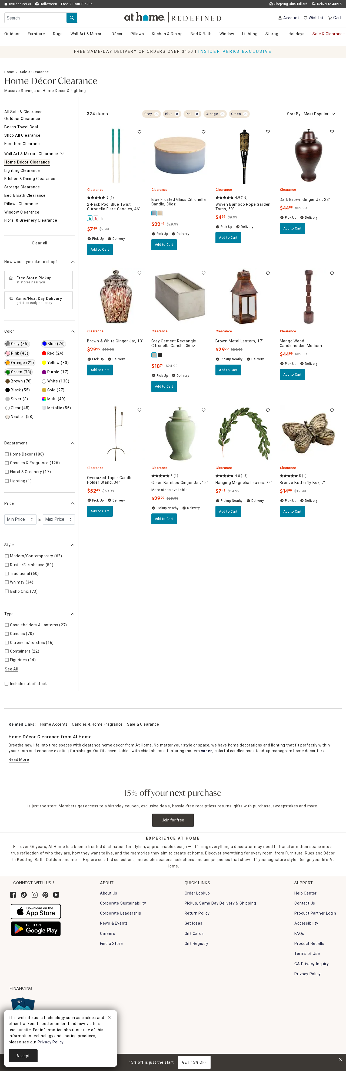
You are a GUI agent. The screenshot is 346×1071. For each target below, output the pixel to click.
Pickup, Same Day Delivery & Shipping (220, 903)
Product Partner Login (315, 913)
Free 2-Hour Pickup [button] (76, 4)
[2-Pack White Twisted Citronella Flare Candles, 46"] (96, 218)
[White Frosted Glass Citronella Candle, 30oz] (160, 213)
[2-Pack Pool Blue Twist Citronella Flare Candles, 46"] (90, 218)
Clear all (39, 243)
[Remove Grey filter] (156, 114)
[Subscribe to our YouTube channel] (56, 894)
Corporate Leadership (120, 913)
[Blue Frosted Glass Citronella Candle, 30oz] (154, 213)
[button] (173, 16)
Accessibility (306, 923)
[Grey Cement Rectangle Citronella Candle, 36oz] (154, 355)
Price (9, 503)
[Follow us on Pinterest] (45, 894)
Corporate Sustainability (123, 903)
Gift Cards (194, 933)
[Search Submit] (71, 18)
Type (9, 614)
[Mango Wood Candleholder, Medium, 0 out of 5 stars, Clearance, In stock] (309, 297)
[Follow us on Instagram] (34, 894)
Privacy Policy (307, 974)
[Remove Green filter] (245, 114)
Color (9, 331)
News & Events (114, 923)
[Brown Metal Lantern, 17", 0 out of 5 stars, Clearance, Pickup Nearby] (244, 297)
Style (9, 545)
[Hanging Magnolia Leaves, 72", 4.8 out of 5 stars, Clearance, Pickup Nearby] (244, 434)
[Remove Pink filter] (197, 114)
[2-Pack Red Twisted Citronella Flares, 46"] (102, 218)
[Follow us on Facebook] (13, 894)
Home (9, 72)
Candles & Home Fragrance (97, 724)
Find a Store (111, 943)
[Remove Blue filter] (177, 114)
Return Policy (197, 913)
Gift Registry (196, 943)
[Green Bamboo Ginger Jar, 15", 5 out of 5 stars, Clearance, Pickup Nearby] (180, 434)
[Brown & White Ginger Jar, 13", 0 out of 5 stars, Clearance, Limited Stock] (116, 297)
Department (15, 443)
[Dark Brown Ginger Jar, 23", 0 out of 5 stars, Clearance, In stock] (309, 155)
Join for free (173, 820)
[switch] (139, 131)
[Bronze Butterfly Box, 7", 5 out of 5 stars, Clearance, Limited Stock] (309, 434)
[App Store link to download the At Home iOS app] (36, 911)
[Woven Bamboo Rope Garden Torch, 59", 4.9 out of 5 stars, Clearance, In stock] (244, 155)
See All (11, 669)
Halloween (48, 4)
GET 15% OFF (194, 1062)
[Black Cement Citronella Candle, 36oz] (160, 355)
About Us (108, 893)
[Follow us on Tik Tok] (23, 894)
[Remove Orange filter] (222, 114)
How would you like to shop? (31, 262)
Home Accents (54, 724)
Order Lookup (197, 893)
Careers (107, 933)
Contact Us (304, 903)
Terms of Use (307, 953)
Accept (23, 1056)
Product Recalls (309, 943)
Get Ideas (193, 923)
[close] (109, 1018)
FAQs (299, 933)
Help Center (305, 893)
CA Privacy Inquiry (311, 964)
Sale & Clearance (34, 72)
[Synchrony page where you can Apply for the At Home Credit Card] (22, 1007)
